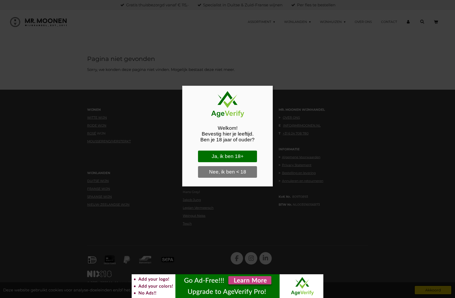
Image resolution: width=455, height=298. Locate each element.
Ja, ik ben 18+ (228, 156)
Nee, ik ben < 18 (227, 172)
